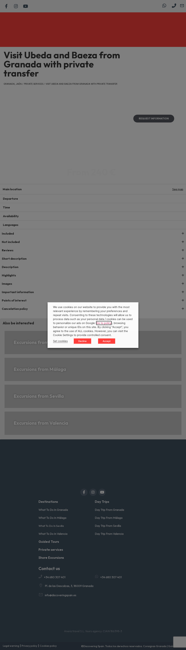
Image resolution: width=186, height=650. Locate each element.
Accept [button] (107, 340)
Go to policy (103, 323)
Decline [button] (82, 340)
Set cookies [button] (60, 341)
